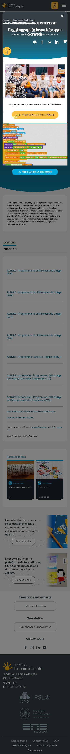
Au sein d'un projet (16, 76)
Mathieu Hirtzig (14, 93)
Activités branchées (16, 106)
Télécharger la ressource (36, 172)
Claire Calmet (13, 90)
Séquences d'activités (23, 20)
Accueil (6, 20)
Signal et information (17, 103)
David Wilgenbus (15, 86)
